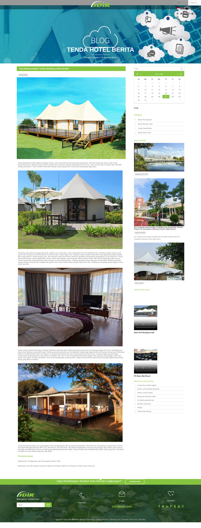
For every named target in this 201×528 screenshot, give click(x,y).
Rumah (87, 58)
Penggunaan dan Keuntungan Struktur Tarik (44, 461)
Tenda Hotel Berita (109, 58)
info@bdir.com (193, 8)
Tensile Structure (102, 519)
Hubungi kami (135, 481)
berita (95, 58)
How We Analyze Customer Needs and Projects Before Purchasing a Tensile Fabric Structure (61, 466)
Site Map (142, 519)
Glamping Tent (115, 519)
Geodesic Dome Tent (129, 519)
